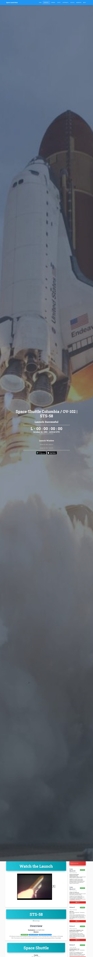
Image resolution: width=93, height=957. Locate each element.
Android (79, 2)
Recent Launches (74, 863)
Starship (53, 2)
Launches (46, 2)
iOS (85, 2)
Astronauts (65, 2)
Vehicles (72, 2)
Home (40, 2)
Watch (78, 902)
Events (58, 2)
